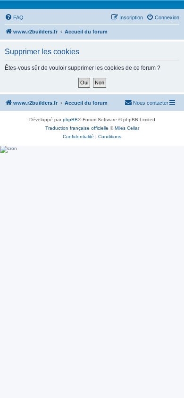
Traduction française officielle (77, 128)
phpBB (70, 119)
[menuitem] (14, 17)
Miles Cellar (127, 128)
